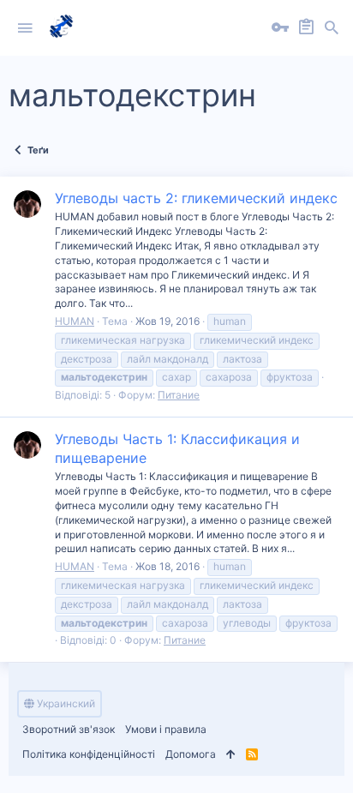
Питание (179, 394)
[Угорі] (231, 754)
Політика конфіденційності (88, 754)
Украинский (64, 703)
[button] (25, 28)
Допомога (190, 754)
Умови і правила (165, 729)
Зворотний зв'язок (68, 729)
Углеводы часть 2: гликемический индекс (196, 198)
